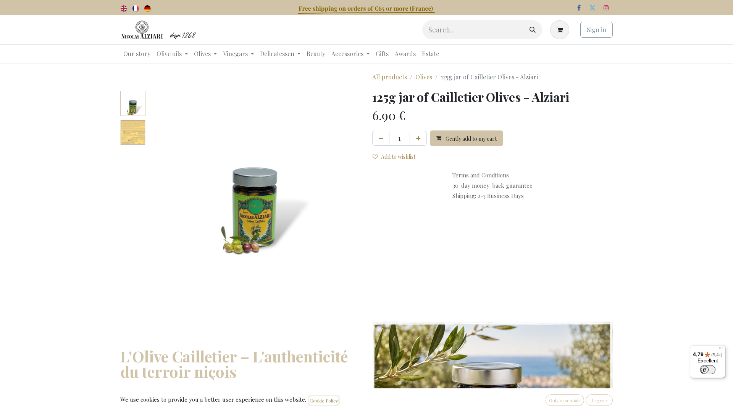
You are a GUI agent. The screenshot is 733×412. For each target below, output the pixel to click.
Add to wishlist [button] (398, 156)
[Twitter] (592, 8)
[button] (164, 186)
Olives (423, 77)
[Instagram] (606, 8)
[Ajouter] (418, 138)
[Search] (532, 29)
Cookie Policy (324, 401)
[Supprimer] (380, 138)
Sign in (596, 30)
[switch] (707, 369)
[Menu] (720, 349)
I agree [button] (599, 400)
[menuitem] (124, 7)
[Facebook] (579, 8)
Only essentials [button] (565, 400)
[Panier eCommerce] (561, 30)
